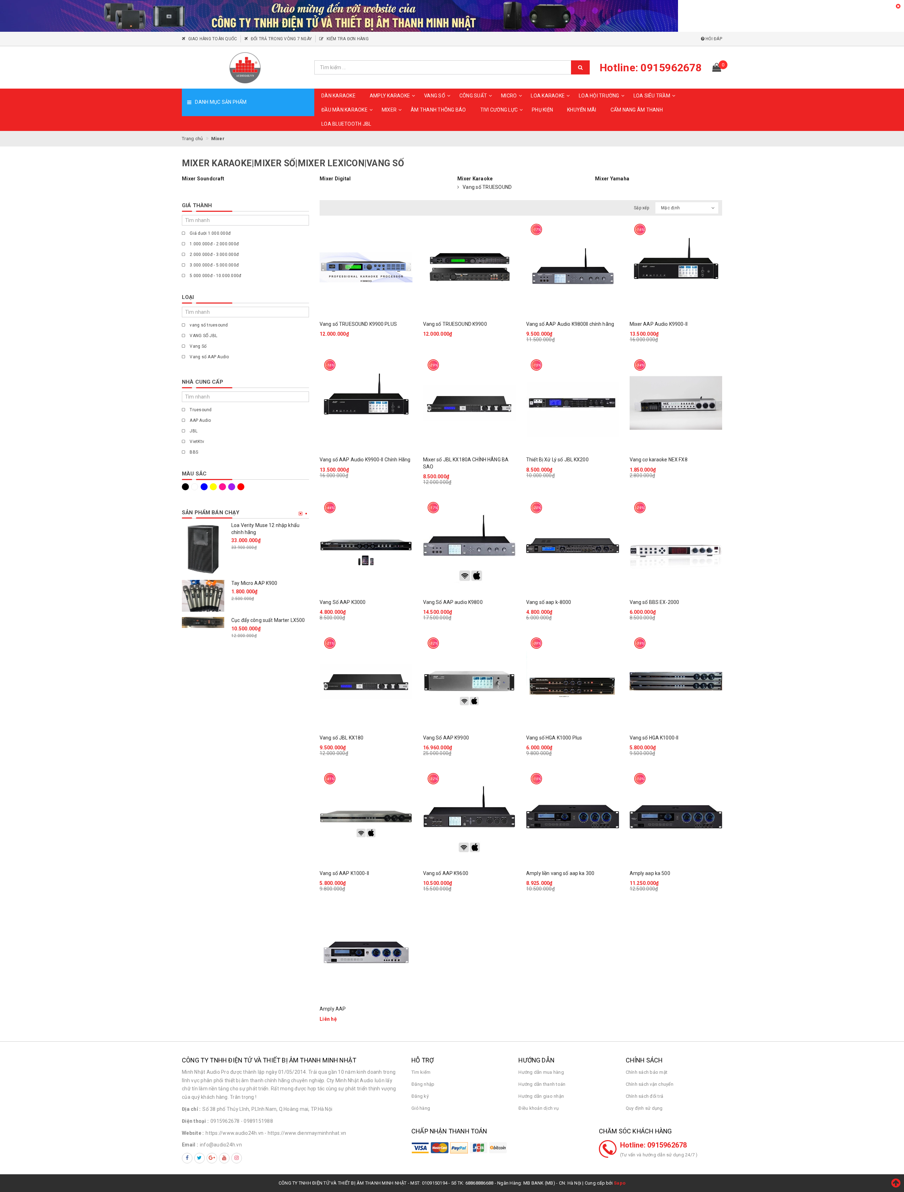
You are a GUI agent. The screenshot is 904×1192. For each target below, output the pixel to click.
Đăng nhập (422, 1084)
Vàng (214, 486)
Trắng (196, 486)
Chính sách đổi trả (645, 1096)
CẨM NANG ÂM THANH (637, 110)
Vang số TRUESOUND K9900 (455, 324)
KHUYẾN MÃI (581, 110)
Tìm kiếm (420, 1072)
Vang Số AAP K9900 (446, 738)
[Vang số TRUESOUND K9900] (469, 267)
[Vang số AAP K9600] (469, 816)
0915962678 (225, 1121)
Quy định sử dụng (644, 1108)
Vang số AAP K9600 (445, 873)
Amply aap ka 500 (650, 873)
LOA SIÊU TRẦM (652, 95)
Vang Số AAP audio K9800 (453, 602)
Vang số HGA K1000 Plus (554, 738)
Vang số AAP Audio (209, 356)
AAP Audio (200, 420)
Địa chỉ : (191, 1109)
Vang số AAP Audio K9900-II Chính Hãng (365, 459)
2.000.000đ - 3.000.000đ (214, 254)
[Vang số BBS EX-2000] (676, 545)
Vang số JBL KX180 (341, 738)
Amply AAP (333, 1009)
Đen (186, 486)
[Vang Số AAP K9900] (469, 681)
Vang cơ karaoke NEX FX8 (659, 459)
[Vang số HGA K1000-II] (676, 681)
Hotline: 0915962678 (653, 1145)
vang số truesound (208, 325)
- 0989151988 (257, 1121)
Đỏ (241, 486)
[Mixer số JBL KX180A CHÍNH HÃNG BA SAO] (469, 403)
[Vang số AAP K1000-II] (366, 816)
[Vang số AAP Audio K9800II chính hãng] (572, 267)
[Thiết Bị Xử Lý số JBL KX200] (572, 403)
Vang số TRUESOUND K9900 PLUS (358, 324)
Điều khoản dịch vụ (538, 1108)
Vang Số (198, 346)
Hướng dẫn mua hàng (541, 1072)
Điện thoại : (195, 1121)
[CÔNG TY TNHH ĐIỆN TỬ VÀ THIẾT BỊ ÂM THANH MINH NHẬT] (245, 67)
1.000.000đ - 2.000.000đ (214, 243)
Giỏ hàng (420, 1108)
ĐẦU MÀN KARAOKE (344, 110)
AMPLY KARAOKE (390, 95)
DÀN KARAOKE (338, 95)
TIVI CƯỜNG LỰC (499, 110)
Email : (190, 1145)
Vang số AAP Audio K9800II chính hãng (570, 324)
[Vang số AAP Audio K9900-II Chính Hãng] (366, 403)
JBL (193, 431)
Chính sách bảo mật (647, 1072)
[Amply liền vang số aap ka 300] (572, 816)
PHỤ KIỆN (542, 110)
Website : (193, 1133)
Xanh (205, 486)
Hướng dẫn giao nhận (541, 1096)
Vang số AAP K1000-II (344, 873)
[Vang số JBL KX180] (366, 681)
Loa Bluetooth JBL (346, 124)
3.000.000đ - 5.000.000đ (214, 265)
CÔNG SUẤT (473, 95)
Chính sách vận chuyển (649, 1084)
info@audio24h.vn (221, 1145)
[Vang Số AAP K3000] (366, 545)
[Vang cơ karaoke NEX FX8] (676, 403)
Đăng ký (420, 1096)
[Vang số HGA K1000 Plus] (572, 681)
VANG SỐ (434, 95)
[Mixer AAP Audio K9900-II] (676, 267)
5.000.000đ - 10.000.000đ (215, 275)
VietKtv (196, 441)
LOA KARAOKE (548, 95)
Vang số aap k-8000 (548, 602)
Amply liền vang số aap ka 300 (560, 873)
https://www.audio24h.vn (234, 1133)
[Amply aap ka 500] (676, 816)
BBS (193, 452)
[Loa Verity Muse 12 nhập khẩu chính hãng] (203, 548)
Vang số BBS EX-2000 (654, 602)
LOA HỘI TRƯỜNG (599, 95)
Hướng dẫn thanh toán (541, 1084)
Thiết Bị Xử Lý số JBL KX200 (557, 459)
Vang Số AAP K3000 (342, 602)
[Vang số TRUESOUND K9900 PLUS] (366, 267)
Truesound (200, 409)
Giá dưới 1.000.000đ (210, 233)
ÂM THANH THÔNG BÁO (438, 110)
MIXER (389, 110)
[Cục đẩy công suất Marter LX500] (203, 622)
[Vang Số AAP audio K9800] (469, 545)
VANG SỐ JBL (203, 335)
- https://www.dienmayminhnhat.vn (305, 1133)
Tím (232, 486)
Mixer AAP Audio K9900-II (659, 324)
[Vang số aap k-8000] (572, 545)
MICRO (509, 95)
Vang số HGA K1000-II (654, 738)
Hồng (223, 486)
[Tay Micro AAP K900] (203, 596)
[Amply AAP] (366, 952)
